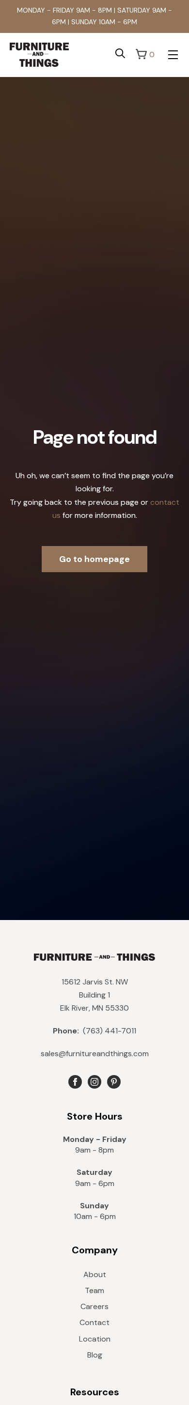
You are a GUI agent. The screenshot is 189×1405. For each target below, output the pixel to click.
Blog (94, 1355)
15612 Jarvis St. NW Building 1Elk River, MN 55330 (94, 995)
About (94, 1274)
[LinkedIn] (114, 1082)
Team (94, 1290)
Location (94, 1339)
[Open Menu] (173, 55)
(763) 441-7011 (94, 1031)
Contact (94, 1322)
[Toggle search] (120, 53)
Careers (94, 1306)
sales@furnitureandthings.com (95, 1053)
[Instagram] (94, 1082)
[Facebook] (75, 1082)
